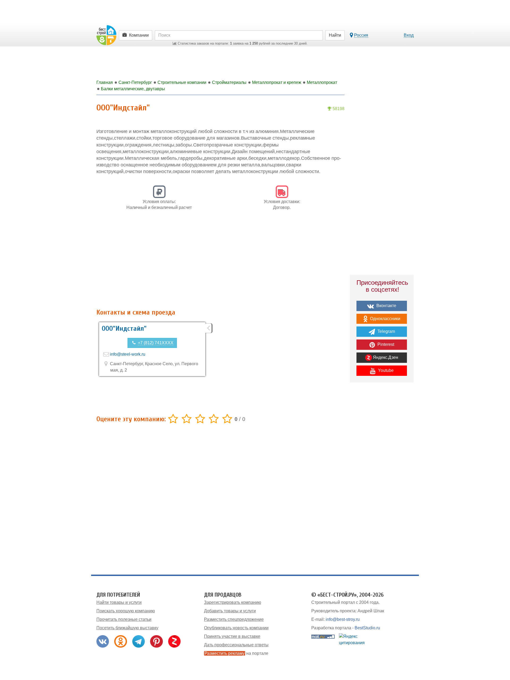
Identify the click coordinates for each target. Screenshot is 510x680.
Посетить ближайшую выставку (127, 628)
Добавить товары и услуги (230, 611)
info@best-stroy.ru (343, 619)
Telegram (385, 331)
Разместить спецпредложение (234, 619)
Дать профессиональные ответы (236, 645)
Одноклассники (384, 318)
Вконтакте (385, 305)
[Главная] (106, 35)
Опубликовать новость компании (236, 628)
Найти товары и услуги (119, 602)
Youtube (385, 370)
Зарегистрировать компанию (232, 602)
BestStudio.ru (367, 628)
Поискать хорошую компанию (125, 611)
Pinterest (385, 344)
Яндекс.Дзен (385, 357)
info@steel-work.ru (127, 354)
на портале (236, 653)
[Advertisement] (220, 262)
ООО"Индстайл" (124, 329)
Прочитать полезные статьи (123, 619)
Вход (409, 35)
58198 (338, 108)
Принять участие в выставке (232, 636)
